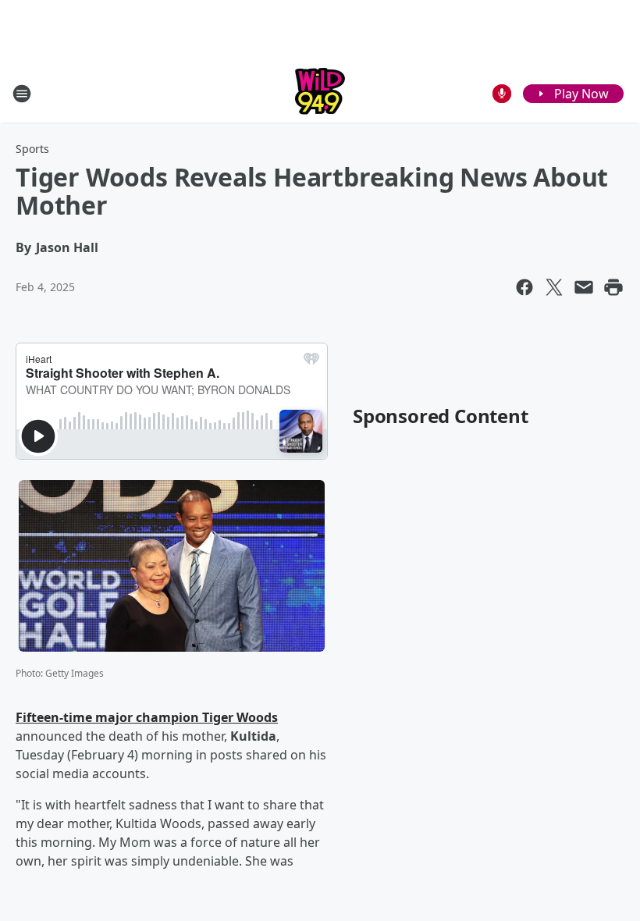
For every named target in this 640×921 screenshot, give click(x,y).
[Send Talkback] (501, 93)
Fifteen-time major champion (109, 717)
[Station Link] (320, 93)
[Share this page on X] (554, 287)
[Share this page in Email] (584, 287)
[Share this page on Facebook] (524, 287)
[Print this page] (613, 287)
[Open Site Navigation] (21, 93)
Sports (32, 148)
